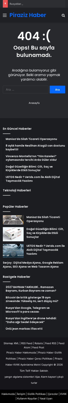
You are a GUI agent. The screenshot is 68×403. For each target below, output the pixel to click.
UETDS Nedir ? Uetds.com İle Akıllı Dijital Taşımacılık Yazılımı (45, 250)
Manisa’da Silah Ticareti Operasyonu (43, 219)
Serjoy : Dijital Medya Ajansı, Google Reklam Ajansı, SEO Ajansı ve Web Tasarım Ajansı (33, 265)
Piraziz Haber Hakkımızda (21, 352)
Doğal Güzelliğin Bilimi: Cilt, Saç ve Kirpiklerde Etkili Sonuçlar (45, 233)
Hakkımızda (8, 393)
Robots (39, 343)
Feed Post (38, 347)
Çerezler (53, 393)
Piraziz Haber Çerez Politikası (35, 358)
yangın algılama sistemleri (19, 376)
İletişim (21, 393)
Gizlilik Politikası (36, 393)
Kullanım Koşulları (27, 398)
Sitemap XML (11, 343)
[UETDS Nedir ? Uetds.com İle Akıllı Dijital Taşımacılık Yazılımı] (13, 251)
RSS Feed (26, 343)
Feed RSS (50, 343)
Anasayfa (34, 102)
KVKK (63, 393)
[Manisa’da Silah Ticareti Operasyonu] (13, 219)
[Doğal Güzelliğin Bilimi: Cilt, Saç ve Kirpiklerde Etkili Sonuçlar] (13, 234)
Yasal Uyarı (45, 398)
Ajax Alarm (41, 376)
